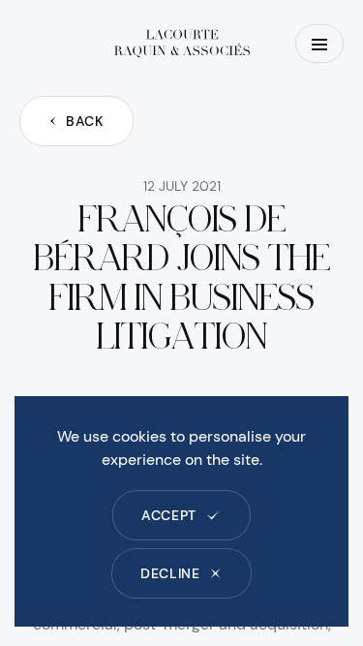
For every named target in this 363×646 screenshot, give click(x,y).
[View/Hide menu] (319, 43)
